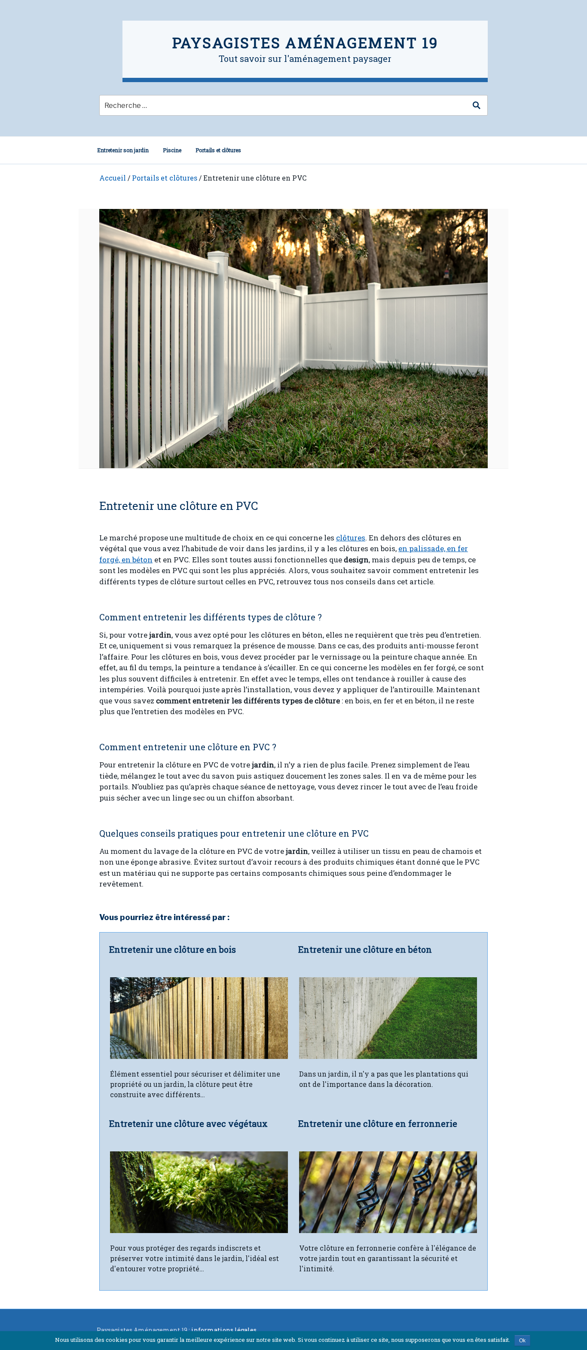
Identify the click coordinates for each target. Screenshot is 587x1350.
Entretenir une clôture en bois (172, 949)
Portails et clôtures (218, 150)
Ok (522, 1341)
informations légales (224, 1330)
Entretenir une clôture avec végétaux (188, 1123)
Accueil (112, 177)
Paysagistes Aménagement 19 (305, 42)
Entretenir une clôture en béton (365, 949)
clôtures (350, 538)
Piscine (172, 150)
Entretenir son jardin (123, 150)
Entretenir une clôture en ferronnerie (377, 1123)
